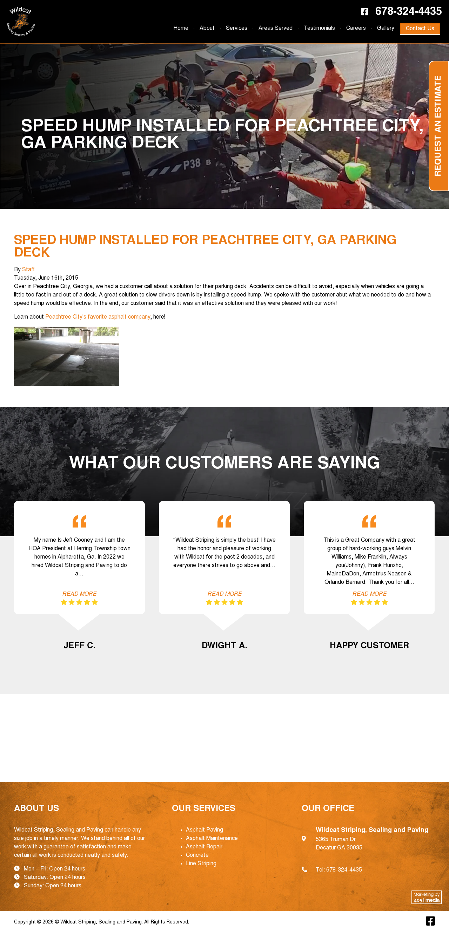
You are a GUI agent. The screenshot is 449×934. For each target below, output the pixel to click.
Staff (28, 270)
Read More (79, 594)
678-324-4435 (408, 12)
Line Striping (201, 864)
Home (180, 28)
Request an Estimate (439, 125)
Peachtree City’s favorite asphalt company (97, 317)
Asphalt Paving (204, 830)
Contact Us (420, 29)
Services (236, 28)
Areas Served (276, 28)
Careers (356, 28)
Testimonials (319, 28)
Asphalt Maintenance (212, 838)
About (207, 28)
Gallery (385, 28)
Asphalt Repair (204, 847)
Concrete (197, 855)
